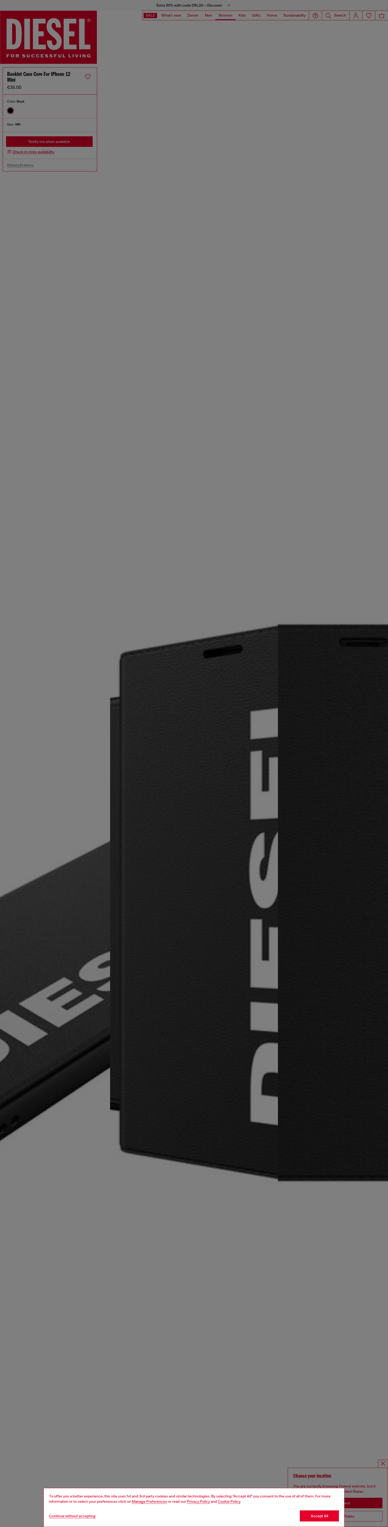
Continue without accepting (72, 1516)
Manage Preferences (149, 1501)
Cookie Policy (229, 1501)
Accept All (319, 1516)
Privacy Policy (198, 1501)
